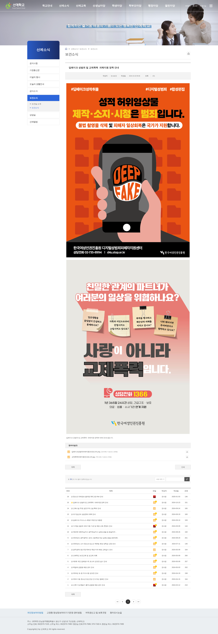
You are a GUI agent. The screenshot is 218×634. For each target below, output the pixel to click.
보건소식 (34, 98)
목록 (73, 467)
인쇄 (188, 53)
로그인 (195, 6)
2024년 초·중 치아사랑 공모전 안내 (85, 573)
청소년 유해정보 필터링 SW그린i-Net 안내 (88, 496)
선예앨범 (34, 122)
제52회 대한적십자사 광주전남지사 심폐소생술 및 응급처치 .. (95, 532)
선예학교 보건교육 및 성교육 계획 (85, 555)
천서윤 (164, 496)
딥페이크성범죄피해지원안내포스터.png (95, 452)
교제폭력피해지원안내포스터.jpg (92, 457)
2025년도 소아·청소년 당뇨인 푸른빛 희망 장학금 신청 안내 (94, 544)
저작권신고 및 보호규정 (95, 613)
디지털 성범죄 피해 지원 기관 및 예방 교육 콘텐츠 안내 (92, 526)
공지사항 (34, 63)
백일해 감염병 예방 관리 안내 (83, 567)
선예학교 (18, 6)
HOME (187, 6)
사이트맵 (211, 5)
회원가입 (203, 6)
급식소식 (34, 91)
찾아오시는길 (116, 613)
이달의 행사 (35, 77)
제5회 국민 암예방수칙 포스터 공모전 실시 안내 (90, 561)
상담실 (33, 115)
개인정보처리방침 (35, 613)
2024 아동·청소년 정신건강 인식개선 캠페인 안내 (90, 579)
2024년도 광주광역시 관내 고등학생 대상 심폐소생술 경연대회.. (96, 538)
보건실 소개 (36, 104)
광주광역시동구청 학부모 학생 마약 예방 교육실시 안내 (92, 550)
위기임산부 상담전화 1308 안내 (84, 514)
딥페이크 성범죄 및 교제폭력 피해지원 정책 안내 (90, 502)
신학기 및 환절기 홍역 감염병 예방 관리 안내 (89, 585)
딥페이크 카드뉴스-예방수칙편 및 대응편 (87, 520)
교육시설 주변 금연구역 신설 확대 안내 (87, 508)
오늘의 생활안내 (37, 84)
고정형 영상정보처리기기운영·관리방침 (64, 613)
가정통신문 (35, 70)
